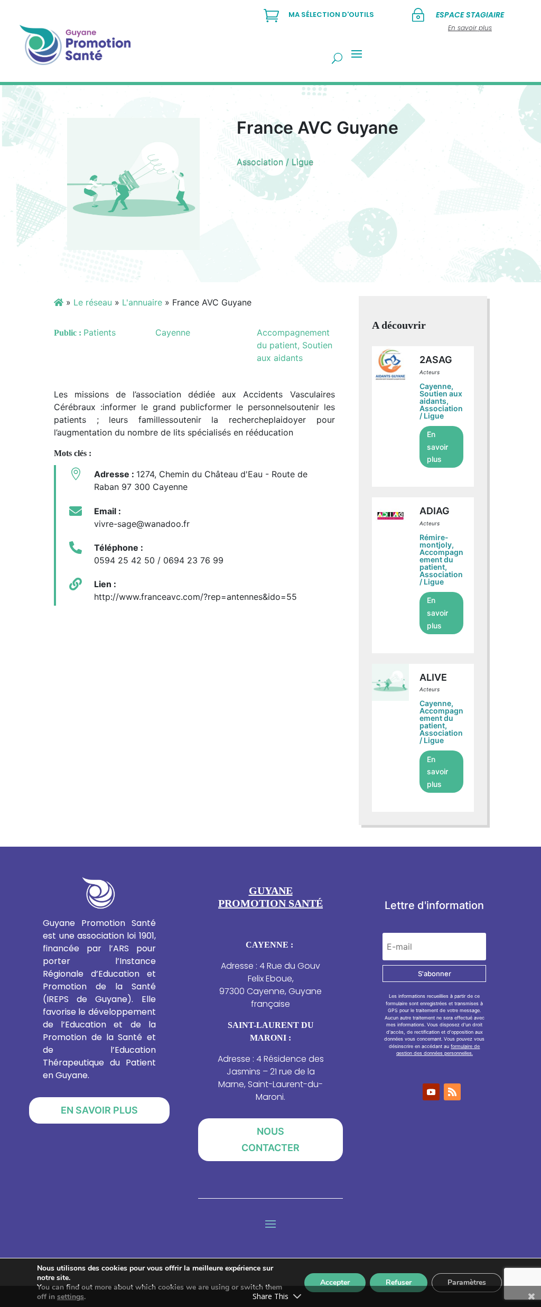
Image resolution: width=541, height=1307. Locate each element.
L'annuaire (142, 302)
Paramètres (466, 1282)
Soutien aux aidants (440, 397)
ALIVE (433, 677)
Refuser (399, 1282)
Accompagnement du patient (441, 559)
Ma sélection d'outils (331, 15)
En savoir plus (437, 447)
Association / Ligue (275, 161)
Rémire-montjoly (435, 541)
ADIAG (434, 510)
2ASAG (435, 359)
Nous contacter (270, 1139)
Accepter (335, 1282)
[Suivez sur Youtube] (431, 1091)
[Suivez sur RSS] (452, 1091)
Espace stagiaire (470, 15)
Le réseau (92, 302)
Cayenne (435, 386)
